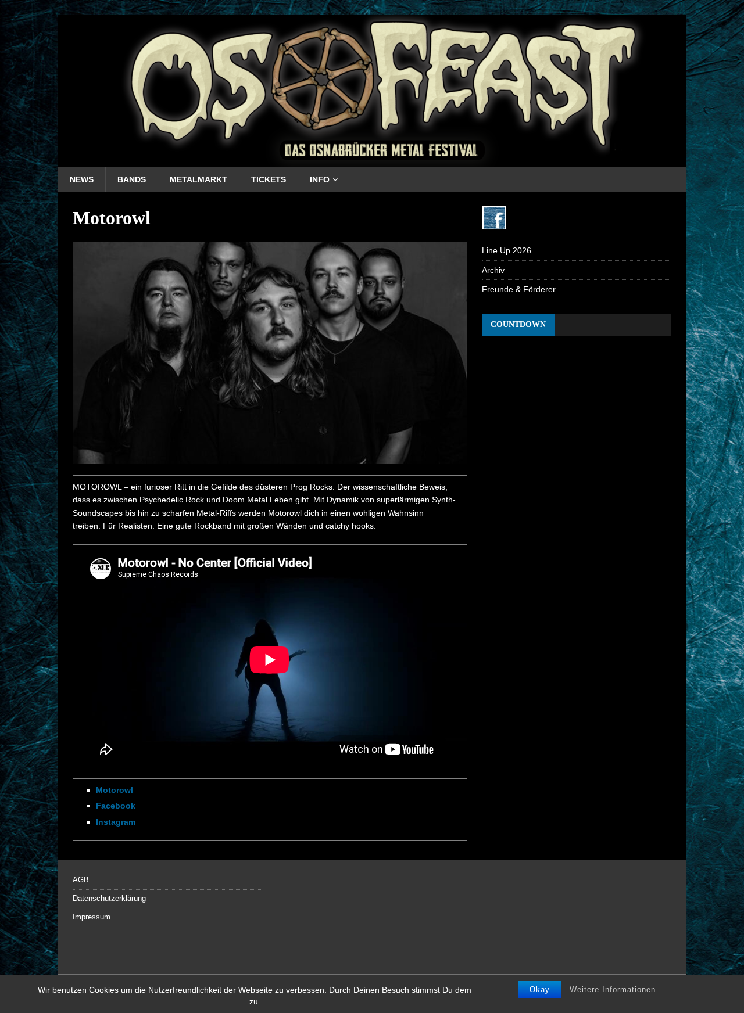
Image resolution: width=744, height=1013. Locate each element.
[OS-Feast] (372, 160)
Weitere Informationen (613, 989)
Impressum (91, 917)
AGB (81, 879)
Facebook (115, 805)
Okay (540, 989)
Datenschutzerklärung (109, 898)
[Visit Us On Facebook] (494, 223)
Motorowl (114, 790)
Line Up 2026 (506, 250)
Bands (131, 179)
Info (320, 179)
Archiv (493, 270)
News (82, 179)
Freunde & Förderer (519, 289)
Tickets (268, 179)
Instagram (115, 822)
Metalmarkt (198, 179)
